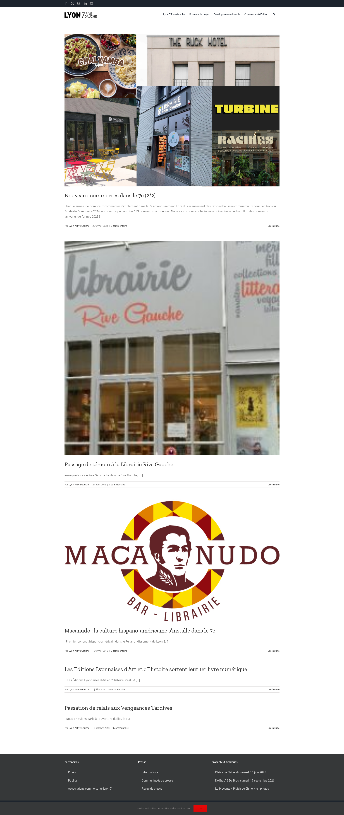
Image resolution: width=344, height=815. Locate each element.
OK (200, 808)
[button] (274, 14)
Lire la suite (273, 225)
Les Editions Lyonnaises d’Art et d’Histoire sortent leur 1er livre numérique (155, 669)
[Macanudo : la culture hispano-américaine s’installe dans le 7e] (172, 560)
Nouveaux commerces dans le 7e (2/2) (110, 195)
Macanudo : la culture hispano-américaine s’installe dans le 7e (139, 630)
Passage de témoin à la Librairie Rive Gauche (118, 464)
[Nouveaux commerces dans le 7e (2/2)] (172, 110)
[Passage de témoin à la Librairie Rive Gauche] (172, 348)
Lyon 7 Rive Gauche (79, 225)
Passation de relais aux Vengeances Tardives (118, 707)
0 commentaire (119, 225)
